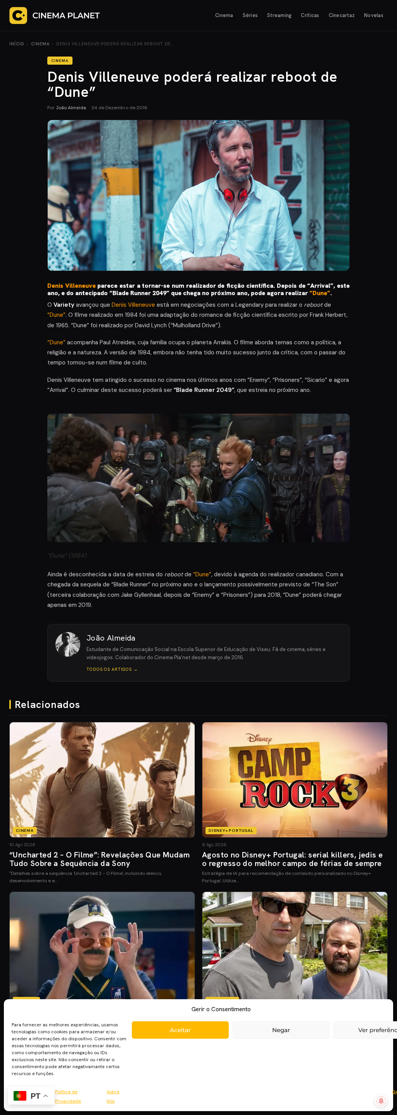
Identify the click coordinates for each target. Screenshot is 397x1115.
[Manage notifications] (381, 1101)
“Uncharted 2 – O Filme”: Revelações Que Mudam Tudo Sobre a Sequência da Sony (99, 859)
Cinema (224, 15)
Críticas (310, 15)
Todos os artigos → (112, 669)
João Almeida (71, 108)
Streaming (279, 15)
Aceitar (180, 1030)
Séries (250, 15)
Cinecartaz (342, 15)
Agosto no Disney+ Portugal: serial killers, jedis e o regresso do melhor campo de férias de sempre (292, 859)
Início (16, 43)
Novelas (373, 15)
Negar (281, 1030)
